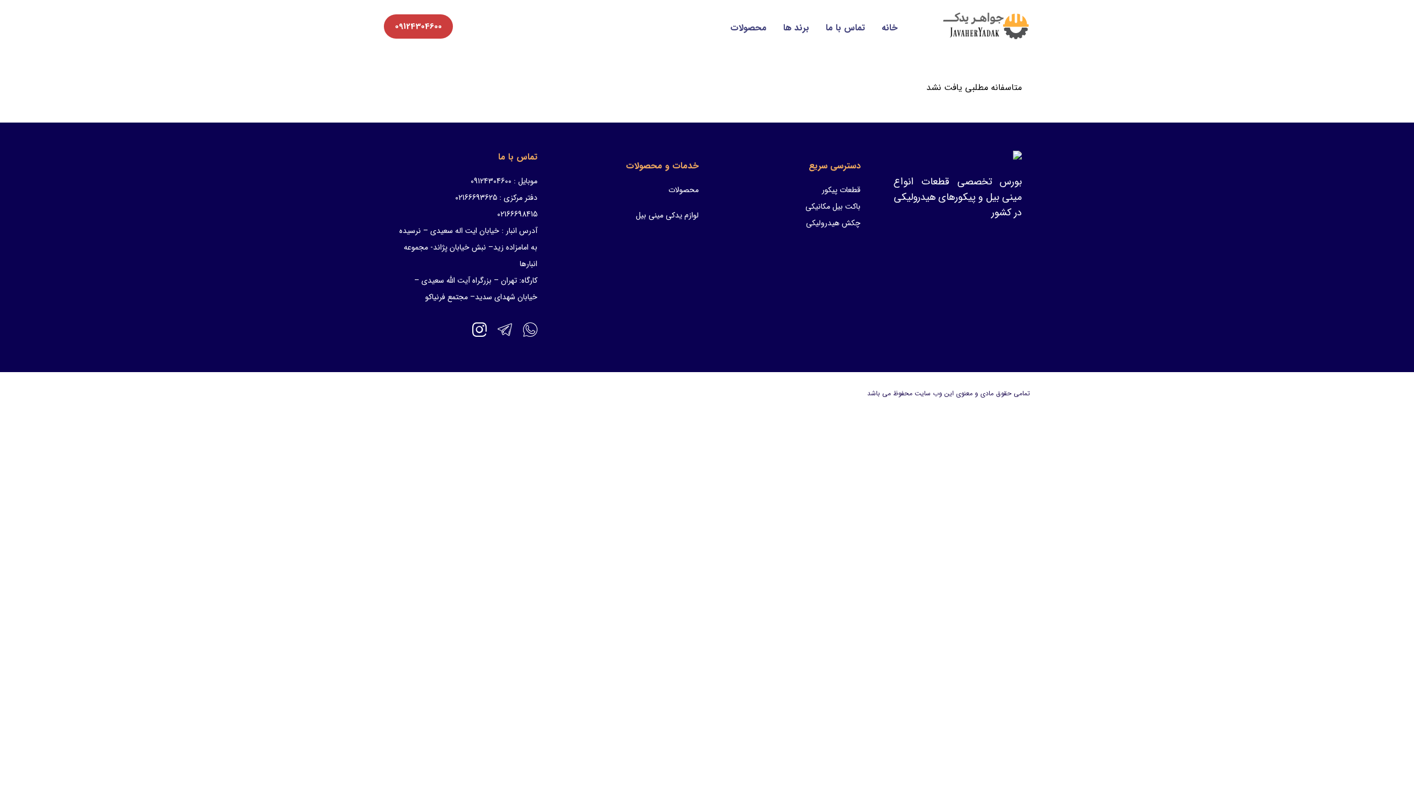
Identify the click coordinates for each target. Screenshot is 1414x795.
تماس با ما (845, 28)
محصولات (748, 28)
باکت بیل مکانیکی (833, 206)
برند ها (796, 28)
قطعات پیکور (841, 190)
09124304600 (418, 26)
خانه (890, 28)
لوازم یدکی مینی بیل (667, 215)
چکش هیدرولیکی (833, 223)
